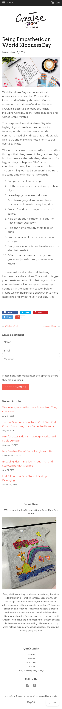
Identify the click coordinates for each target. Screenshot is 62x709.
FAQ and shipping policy (31, 670)
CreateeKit (29, 696)
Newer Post (50, 326)
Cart (57, 2)
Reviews (31, 658)
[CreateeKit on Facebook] (27, 686)
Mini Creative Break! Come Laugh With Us (27, 451)
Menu (9, 2)
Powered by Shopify (46, 696)
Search (31, 654)
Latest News (31, 504)
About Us (31, 662)
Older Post (11, 326)
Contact (31, 666)
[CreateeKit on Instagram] (34, 686)
